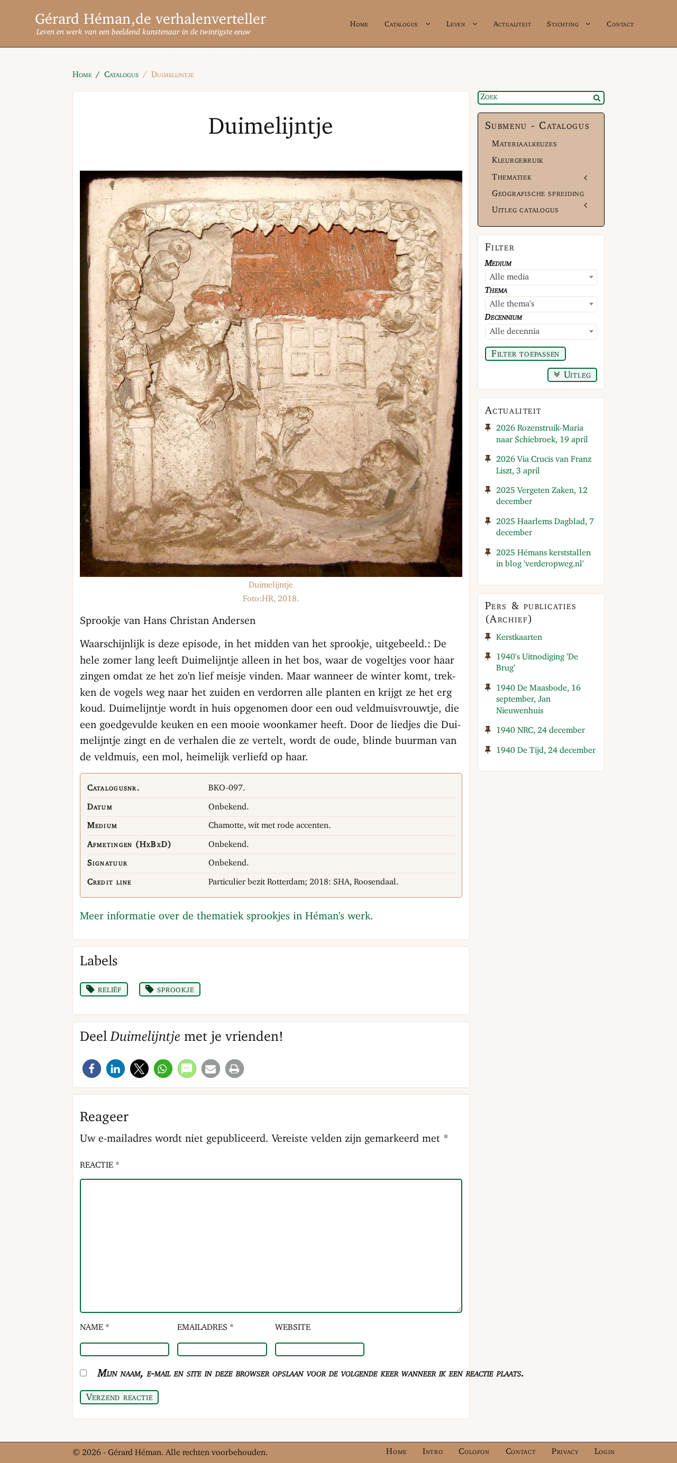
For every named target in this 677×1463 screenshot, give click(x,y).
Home (359, 24)
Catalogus (401, 24)
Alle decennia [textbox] (514, 332)
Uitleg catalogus (525, 210)
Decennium (503, 317)
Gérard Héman (83, 20)
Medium (498, 263)
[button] (92, 1068)
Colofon (474, 1452)
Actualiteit (512, 24)
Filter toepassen (525, 354)
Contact (620, 24)
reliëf (108, 989)
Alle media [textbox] (509, 277)
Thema (496, 290)
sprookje (174, 989)
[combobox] (541, 277)
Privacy (565, 1452)
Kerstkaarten (519, 637)
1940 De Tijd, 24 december (546, 751)
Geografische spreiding (538, 194)
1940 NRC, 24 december (540, 730)
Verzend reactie (119, 1397)
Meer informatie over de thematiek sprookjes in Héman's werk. (226, 916)
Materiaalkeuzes (524, 144)
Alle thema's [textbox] (512, 304)
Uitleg (576, 375)
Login (604, 1452)
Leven (455, 24)
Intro (433, 1452)
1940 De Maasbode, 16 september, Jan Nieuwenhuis (538, 699)
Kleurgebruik (517, 160)
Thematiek (512, 177)
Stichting (563, 24)
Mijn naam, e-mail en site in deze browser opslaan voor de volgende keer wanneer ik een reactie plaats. (311, 1373)
